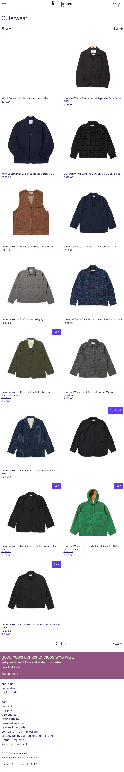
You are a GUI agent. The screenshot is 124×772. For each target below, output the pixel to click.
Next (115, 643)
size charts (8, 714)
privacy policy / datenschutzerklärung (27, 735)
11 (72, 643)
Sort (117, 28)
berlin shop (9, 688)
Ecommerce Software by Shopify (19, 757)
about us (7, 684)
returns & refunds (13, 727)
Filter (4, 28)
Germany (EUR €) (26, 764)
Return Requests (12, 740)
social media (9, 692)
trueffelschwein (19, 753)
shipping (7, 710)
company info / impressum (19, 731)
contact (6, 706)
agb (4, 702)
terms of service (12, 723)
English (5, 764)
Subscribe (8, 673)
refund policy (10, 718)
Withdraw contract (14, 744)
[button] (114, 5)
